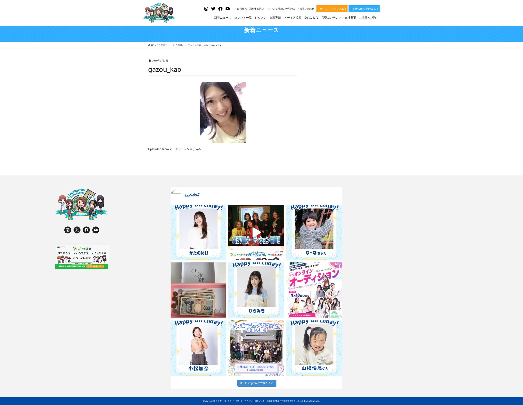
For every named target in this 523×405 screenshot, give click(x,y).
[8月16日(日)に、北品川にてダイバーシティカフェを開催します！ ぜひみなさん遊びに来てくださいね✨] (256, 348)
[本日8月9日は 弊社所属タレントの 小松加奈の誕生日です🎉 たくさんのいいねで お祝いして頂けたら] (199, 348)
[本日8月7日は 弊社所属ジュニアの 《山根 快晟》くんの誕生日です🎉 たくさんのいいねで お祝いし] (314, 348)
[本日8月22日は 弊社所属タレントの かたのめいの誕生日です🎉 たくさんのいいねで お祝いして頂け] (199, 233)
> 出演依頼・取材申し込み (249, 8)
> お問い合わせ (305, 8)
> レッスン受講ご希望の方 (280, 8)
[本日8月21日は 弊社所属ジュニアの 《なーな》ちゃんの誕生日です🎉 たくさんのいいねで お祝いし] (314, 233)
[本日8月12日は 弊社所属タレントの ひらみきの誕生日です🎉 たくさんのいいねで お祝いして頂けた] (256, 290)
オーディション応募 (332, 9)
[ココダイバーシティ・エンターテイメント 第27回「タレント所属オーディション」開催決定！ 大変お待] (256, 233)
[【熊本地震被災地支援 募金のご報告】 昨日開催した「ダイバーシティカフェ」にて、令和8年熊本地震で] (199, 290)
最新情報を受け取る (364, 9)
